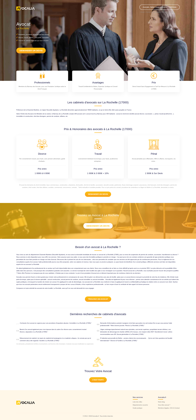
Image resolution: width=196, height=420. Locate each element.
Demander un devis (31, 50)
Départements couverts (140, 405)
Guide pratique (137, 408)
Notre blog (161, 402)
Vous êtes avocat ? (164, 405)
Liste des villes (137, 402)
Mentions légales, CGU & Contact (169, 408)
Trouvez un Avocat (98, 299)
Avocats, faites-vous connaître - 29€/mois (159, 7)
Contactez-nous (70, 344)
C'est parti (98, 380)
